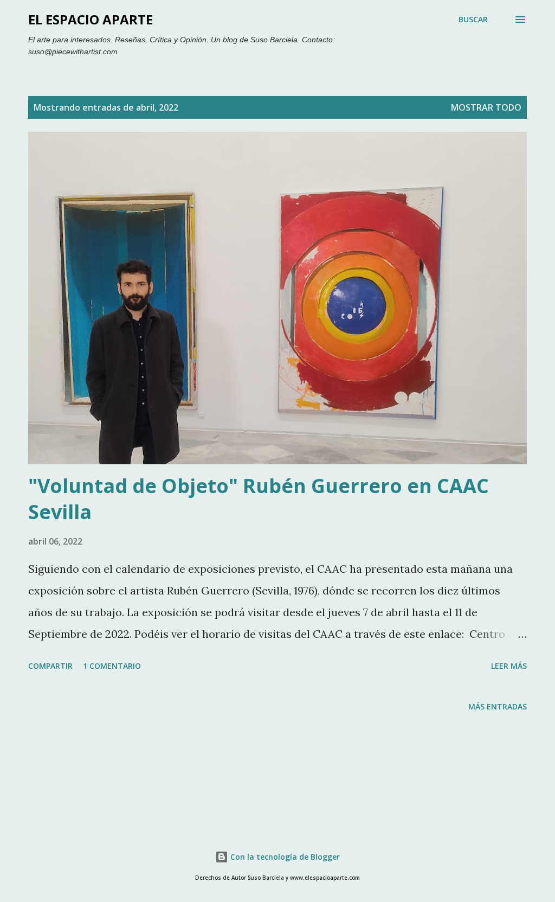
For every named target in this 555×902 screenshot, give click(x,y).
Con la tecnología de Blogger (284, 857)
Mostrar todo (486, 107)
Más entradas (497, 706)
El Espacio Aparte (90, 19)
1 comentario (112, 666)
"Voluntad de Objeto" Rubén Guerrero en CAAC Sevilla (258, 498)
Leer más (509, 666)
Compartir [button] (50, 666)
